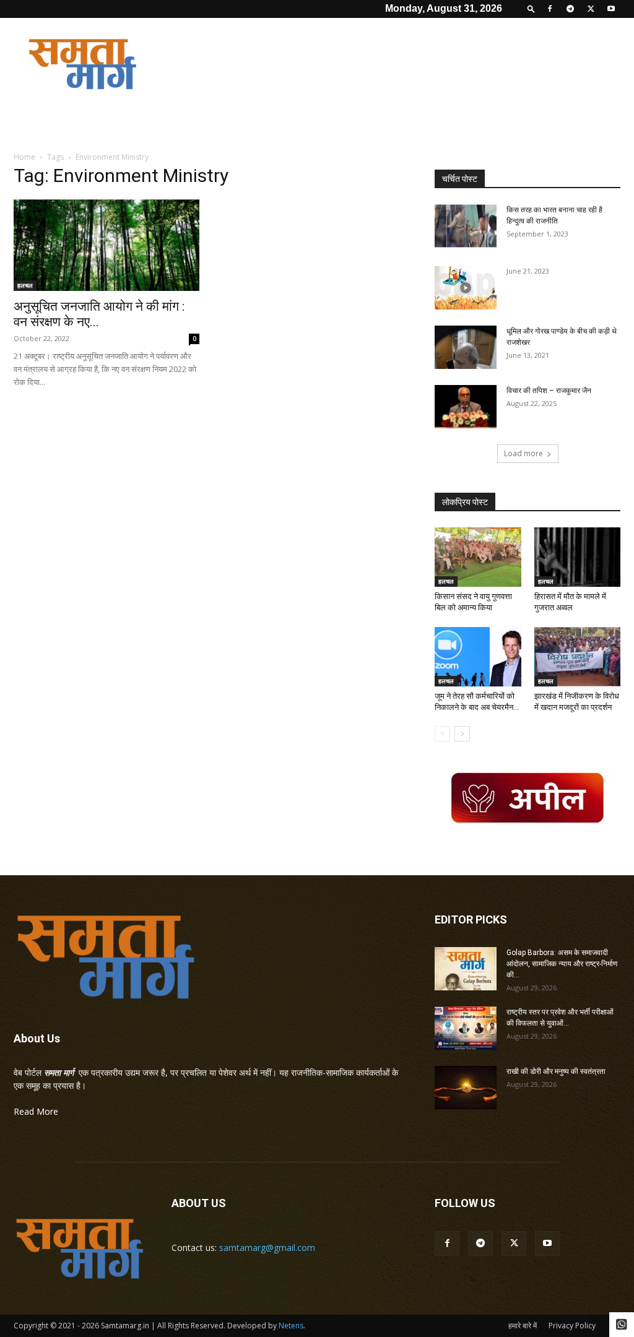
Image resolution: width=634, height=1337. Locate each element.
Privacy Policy (572, 1325)
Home (24, 157)
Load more (523, 453)
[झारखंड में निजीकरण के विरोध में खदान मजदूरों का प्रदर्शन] (577, 656)
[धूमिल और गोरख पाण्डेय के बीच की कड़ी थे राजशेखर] (466, 347)
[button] (531, 8)
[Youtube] (611, 8)
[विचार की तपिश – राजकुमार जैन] (466, 406)
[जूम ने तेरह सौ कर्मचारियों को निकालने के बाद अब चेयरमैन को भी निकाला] (478, 656)
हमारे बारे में (522, 1325)
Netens (291, 1325)
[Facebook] (550, 8)
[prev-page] (442, 734)
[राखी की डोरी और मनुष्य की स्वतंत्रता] (466, 1087)
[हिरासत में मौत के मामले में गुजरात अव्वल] (577, 557)
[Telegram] (570, 8)
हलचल (25, 285)
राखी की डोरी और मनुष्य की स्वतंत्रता (556, 1071)
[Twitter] (590, 8)
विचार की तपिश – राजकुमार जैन (548, 390)
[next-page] (462, 734)
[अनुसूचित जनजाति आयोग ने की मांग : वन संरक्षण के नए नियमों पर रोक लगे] (106, 245)
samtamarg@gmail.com (267, 1247)
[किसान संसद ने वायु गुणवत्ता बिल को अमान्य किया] (478, 557)
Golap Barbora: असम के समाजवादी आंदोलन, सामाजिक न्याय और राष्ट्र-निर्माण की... (561, 963)
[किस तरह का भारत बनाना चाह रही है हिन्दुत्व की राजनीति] (466, 226)
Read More (36, 1111)
